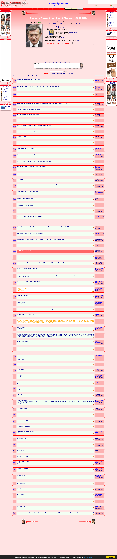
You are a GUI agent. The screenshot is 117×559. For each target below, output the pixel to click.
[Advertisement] (102, 2)
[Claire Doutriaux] (93, 15)
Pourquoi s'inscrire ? (113, 7)
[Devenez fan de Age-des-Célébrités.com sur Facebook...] (3, 107)
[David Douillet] (23, 15)
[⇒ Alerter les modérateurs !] (93, 80)
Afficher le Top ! (5, 34)
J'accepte (110, 557)
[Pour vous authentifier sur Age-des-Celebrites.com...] (98, 6)
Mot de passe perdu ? (98, 7)
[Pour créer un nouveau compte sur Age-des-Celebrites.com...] (113, 6)
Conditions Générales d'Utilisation (63, 70)
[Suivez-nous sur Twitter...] (3, 106)
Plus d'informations (87, 557)
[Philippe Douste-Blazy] (81, 67)
